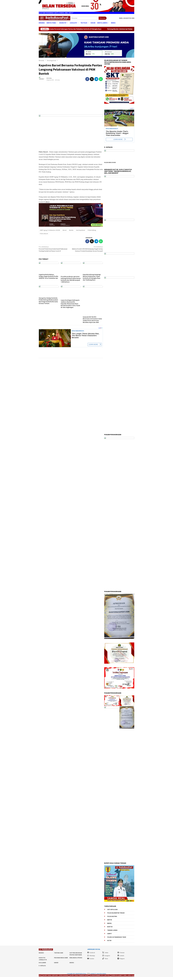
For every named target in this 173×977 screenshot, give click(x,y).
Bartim (109, 920)
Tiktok (106, 958)
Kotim (109, 940)
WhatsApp (92, 955)
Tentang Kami (58, 953)
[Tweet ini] (92, 79)
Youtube (92, 958)
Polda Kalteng (92, 230)
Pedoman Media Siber (61, 958)
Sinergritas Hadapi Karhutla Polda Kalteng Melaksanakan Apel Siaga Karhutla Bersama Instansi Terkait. (48, 300)
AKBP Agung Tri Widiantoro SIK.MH (50, 230)
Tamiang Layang (112, 930)
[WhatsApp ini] (101, 79)
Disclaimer (42, 962)
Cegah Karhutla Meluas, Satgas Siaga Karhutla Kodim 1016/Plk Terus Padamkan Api (48, 276)
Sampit (109, 933)
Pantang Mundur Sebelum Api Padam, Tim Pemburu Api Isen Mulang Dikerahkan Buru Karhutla (89, 29)
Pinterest (122, 952)
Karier (56, 962)
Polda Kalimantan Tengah (116, 913)
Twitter (106, 952)
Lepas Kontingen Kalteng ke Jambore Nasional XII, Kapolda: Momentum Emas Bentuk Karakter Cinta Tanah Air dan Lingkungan (70, 303)
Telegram (122, 958)
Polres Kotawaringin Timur (116, 937)
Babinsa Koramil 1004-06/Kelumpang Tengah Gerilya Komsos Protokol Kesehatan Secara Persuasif (87, 249)
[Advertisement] (71, 99)
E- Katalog (42, 965)
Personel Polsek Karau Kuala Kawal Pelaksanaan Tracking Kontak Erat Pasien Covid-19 (53, 249)
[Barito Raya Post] (54, 18)
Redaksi (41, 953)
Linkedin (122, 955)
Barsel (64, 230)
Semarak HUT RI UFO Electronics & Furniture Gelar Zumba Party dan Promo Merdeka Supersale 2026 (92, 319)
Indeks (71, 962)
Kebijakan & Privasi (75, 958)
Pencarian (103, 18)
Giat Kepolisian (80, 230)
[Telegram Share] (96, 79)
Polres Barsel (44, 233)
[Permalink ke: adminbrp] (42, 79)
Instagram (107, 955)
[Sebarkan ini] (87, 79)
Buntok (71, 230)
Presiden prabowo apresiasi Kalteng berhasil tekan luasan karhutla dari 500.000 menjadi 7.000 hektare (71, 279)
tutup (88, 973)
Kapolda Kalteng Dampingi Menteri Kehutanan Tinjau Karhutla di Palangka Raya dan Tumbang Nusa (92, 277)
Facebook (92, 952)
